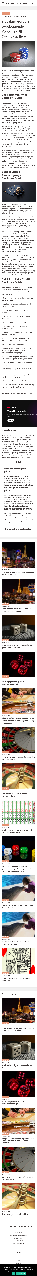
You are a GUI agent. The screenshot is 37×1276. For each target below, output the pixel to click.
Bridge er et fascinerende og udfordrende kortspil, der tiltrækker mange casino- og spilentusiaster (18, 720)
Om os (19, 1260)
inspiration (5, 567)
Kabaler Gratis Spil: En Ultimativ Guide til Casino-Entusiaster (17, 906)
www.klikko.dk (20, 1243)
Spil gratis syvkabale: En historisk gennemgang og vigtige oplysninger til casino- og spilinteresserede (16, 868)
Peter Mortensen (21, 16)
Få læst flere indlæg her (18, 529)
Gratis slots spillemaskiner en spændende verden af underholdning (18, 610)
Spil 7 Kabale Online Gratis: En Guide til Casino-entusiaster (16, 943)
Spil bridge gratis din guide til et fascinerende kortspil (14, 683)
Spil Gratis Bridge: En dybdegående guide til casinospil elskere (18, 758)
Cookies (18, 1263)
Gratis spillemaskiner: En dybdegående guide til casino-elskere (17, 646)
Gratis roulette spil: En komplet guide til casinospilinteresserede (17, 831)
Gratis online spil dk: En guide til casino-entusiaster (17, 979)
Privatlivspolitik (21, 1273)
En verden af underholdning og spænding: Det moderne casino (18, 573)
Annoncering (18, 1258)
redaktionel (6, 13)
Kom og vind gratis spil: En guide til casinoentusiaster (15, 794)
